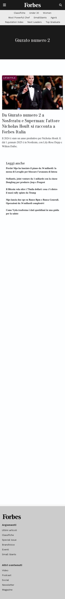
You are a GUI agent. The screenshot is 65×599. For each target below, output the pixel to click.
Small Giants (9, 554)
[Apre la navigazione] (4, 5)
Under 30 (34, 13)
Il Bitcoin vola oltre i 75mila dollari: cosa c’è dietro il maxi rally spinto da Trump (31, 190)
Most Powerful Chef (19, 17)
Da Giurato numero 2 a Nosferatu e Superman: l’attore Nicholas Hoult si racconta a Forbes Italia (31, 123)
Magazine (7, 589)
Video (5, 570)
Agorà (54, 17)
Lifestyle (9, 78)
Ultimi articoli (9, 530)
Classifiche (19, 13)
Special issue (9, 539)
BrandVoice (8, 544)
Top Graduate (53, 22)
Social (5, 580)
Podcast (6, 575)
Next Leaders (34, 22)
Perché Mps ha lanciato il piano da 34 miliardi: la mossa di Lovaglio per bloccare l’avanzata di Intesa (31, 169)
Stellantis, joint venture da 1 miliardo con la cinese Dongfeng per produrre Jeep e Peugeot (31, 180)
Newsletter (8, 584)
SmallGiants (40, 17)
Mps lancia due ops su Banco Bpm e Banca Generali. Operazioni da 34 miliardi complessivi (32, 201)
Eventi (5, 549)
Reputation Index (14, 22)
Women (47, 13)
